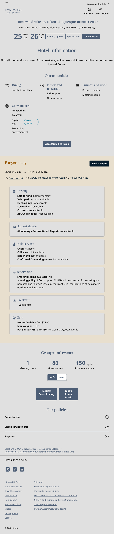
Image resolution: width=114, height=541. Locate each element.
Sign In (105, 13)
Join (98, 13)
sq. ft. (52, 377)
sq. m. (61, 377)
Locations (9, 448)
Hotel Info (69, 451)
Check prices (92, 36)
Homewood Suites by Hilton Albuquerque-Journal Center (33, 451)
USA (19, 448)
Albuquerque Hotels (49, 448)
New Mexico (30, 448)
